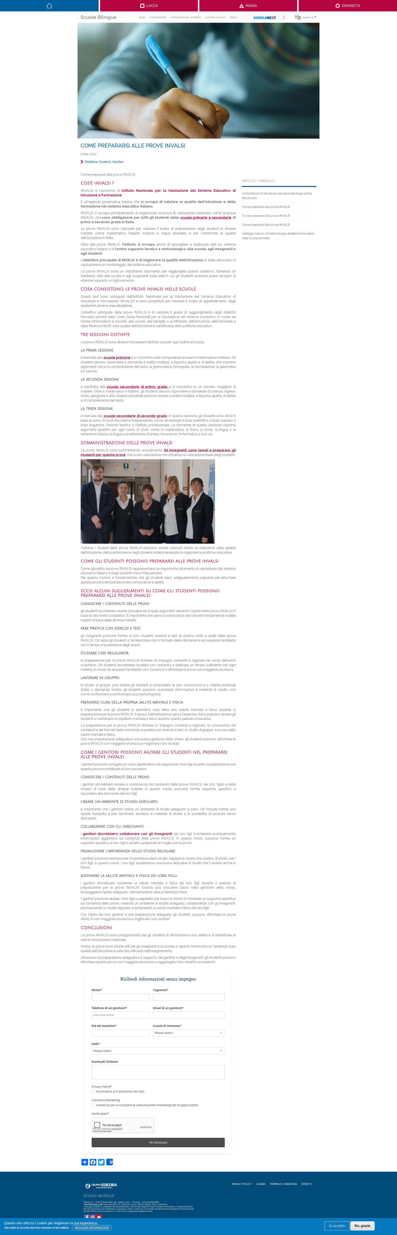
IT (315, 17)
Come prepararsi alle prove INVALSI (266, 207)
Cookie (260, 1184)
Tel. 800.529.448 (93, 1204)
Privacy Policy (242, 1184)
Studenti (105, 161)
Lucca (152, 6)
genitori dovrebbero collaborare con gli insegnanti (127, 834)
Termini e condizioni (283, 1184)
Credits (306, 1184)
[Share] (109, 1162)
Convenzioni (158, 17)
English (307, 17)
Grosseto (351, 6)
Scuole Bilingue (98, 17)
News (233, 17)
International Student (186, 17)
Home (49, 5)
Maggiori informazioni (92, 1227)
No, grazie (362, 1226)
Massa (251, 6)
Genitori (117, 161)
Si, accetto (337, 1226)
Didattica (91, 161)
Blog (142, 17)
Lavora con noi (216, 17)
